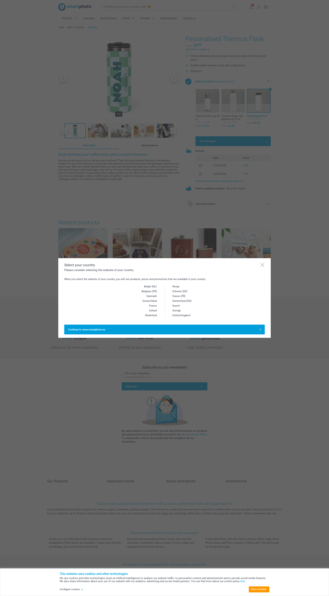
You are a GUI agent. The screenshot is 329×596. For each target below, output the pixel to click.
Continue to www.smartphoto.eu (86, 329)
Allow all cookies (258, 589)
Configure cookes (70, 589)
